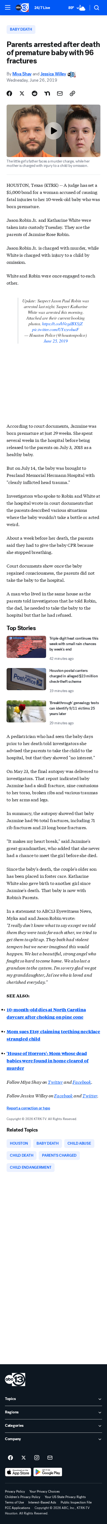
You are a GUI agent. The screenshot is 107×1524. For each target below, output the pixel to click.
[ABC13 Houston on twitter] (23, 1457)
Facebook (81, 1082)
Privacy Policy (15, 1491)
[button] (7, 7)
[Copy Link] (72, 93)
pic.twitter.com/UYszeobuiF (55, 329)
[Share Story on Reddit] (34, 93)
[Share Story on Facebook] (9, 93)
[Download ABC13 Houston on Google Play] (47, 1472)
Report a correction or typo (28, 1108)
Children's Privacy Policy (22, 1497)
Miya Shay (22, 74)
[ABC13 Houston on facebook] (10, 1457)
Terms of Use (14, 1502)
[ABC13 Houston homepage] (22, 7)
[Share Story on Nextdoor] (47, 93)
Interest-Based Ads (42, 1502)
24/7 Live (42, 7)
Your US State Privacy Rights (65, 1497)
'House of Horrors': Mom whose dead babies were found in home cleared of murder (47, 1060)
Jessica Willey (53, 74)
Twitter (55, 1082)
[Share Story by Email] (59, 93)
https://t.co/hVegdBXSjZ (62, 323)
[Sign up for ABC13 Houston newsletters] (49, 1457)
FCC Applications (17, 1508)
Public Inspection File (76, 1502)
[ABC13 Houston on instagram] (36, 1457)
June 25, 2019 (56, 341)
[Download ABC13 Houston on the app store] (18, 1472)
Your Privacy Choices (44, 1491)
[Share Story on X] (22, 93)
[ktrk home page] (15, 1379)
